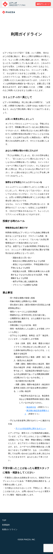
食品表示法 (31, 407)
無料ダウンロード (43, 4)
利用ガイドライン (9, 529)
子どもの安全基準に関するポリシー (30, 428)
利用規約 (6, 525)
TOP (4, 520)
